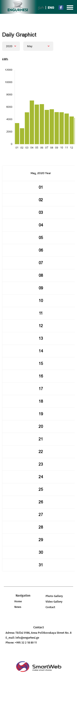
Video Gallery (54, 601)
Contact (50, 607)
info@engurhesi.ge (27, 637)
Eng (51, 7)
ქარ (41, 7)
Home (18, 601)
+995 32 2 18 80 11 (26, 642)
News (17, 607)
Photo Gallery (54, 596)
